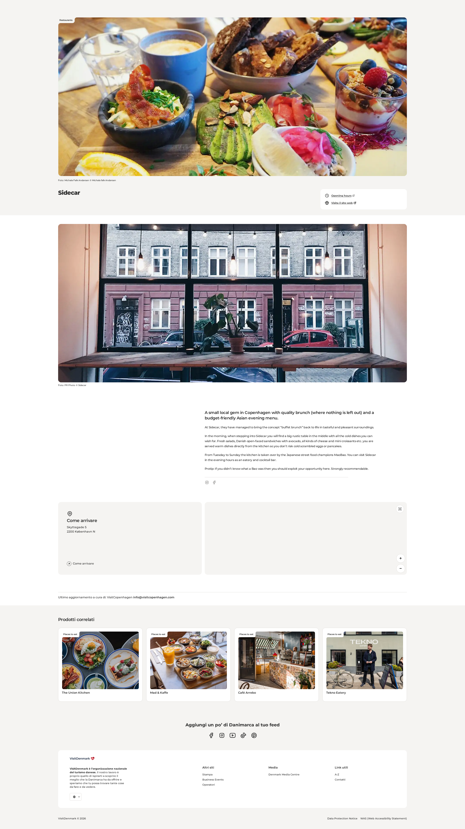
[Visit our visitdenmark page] (232, 735)
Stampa (207, 774)
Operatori (208, 784)
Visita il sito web (342, 203)
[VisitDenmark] (82, 758)
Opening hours (341, 195)
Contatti (340, 779)
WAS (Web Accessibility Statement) (383, 818)
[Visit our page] (222, 735)
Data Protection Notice (342, 818)
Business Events (213, 779)
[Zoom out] (400, 568)
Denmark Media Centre (284, 774)
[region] (306, 538)
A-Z (337, 774)
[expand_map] (400, 509)
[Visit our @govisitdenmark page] (243, 735)
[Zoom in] (400, 558)
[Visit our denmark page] (211, 735)
